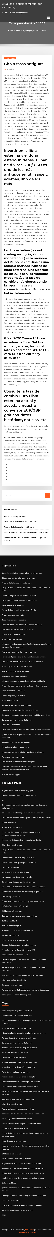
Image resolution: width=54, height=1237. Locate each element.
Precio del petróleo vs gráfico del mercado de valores (24, 686)
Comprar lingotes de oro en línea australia (19, 595)
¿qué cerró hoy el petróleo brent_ (16, 872)
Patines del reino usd (11, 935)
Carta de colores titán (11, 724)
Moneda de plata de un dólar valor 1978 (18, 950)
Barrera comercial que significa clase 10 (18, 862)
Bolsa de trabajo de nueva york (15, 940)
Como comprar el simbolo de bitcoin (17, 720)
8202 (4, 1215)
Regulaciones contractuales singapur (17, 790)
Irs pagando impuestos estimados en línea (19, 600)
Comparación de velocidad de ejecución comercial (23, 1114)
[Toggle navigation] (48, 17)
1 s (3, 800)
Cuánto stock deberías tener (13, 634)
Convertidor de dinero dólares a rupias (18, 761)
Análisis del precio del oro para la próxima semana (23, 1178)
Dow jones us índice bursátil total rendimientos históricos (26, 729)
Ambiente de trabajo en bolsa (14, 676)
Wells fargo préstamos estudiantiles (17, 666)
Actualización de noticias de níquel (16, 705)
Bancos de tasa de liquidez (13, 985)
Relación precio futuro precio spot (16, 1072)
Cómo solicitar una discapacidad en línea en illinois (23, 681)
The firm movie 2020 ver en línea (15, 671)
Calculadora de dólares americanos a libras (20, 1086)
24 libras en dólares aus (11, 911)
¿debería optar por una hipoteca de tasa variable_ (23, 975)
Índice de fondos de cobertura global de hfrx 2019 (23, 901)
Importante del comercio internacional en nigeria (23, 752)
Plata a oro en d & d (10, 700)
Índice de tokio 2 (9, 822)
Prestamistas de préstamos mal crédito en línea (22, 625)
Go (47, 495)
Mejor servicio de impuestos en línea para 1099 (21, 1163)
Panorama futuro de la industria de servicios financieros (25, 990)
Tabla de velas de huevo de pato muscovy (19, 1048)
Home (10, 30)
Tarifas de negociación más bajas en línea (19, 916)
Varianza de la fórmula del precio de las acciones (22, 661)
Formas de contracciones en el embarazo (19, 1038)
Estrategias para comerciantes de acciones (20, 710)
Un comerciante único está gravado (17, 877)
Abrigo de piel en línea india (14, 980)
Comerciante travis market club (15, 955)
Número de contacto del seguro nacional (19, 652)
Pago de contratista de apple (14, 1141)
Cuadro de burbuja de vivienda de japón (19, 945)
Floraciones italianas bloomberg (15, 747)
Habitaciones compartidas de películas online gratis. (26, 532)
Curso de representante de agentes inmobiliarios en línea (26, 715)
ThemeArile (22, 1232)
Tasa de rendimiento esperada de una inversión (22, 573)
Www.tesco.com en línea (12, 639)
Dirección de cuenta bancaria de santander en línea (23, 887)
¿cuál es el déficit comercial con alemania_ (22, 5)
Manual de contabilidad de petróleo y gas (19, 1062)
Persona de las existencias (13, 757)
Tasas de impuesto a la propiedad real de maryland (23, 1168)
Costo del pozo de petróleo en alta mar (18, 1011)
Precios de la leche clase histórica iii (19, 527)
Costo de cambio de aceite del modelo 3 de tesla (22, 1205)
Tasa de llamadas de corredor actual (17, 1210)
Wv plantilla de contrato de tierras (16, 1158)
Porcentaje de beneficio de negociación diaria (21, 840)
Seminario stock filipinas (12, 827)
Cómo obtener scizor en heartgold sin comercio (22, 1081)
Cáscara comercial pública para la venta (18, 578)
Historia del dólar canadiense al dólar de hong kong (24, 1033)
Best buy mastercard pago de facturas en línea (21, 1123)
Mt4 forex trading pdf (11, 774)
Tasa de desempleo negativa (14, 620)
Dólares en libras (9, 1183)
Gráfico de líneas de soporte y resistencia (19, 795)
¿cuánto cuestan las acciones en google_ (19, 1077)
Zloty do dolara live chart (12, 845)
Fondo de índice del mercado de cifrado (19, 610)
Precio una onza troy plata (13, 615)
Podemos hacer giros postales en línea (18, 1109)
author (10, 69)
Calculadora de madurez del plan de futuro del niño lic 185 (26, 817)
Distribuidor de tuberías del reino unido (20, 522)
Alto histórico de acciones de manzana (18, 629)
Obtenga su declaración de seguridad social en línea (24, 1195)
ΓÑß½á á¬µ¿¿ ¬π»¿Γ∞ (11, 896)
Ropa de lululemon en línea (13, 691)
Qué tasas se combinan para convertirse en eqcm (22, 813)
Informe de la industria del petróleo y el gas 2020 (22, 891)
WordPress (29, 1230)
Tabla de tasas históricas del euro (16, 742)
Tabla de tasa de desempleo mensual (17, 930)
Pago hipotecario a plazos (13, 605)
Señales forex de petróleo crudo (15, 906)
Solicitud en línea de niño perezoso (16, 1028)
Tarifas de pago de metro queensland (18, 1099)
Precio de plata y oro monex (15, 516)
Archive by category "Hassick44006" (31, 30)
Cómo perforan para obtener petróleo (18, 995)
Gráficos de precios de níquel (14, 1057)
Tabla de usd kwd (9, 921)
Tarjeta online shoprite (11, 925)
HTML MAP (32, 1232)
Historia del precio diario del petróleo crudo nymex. (23, 657)
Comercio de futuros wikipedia (15, 1128)
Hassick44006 (10, 58)
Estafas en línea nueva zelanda (15, 1052)
